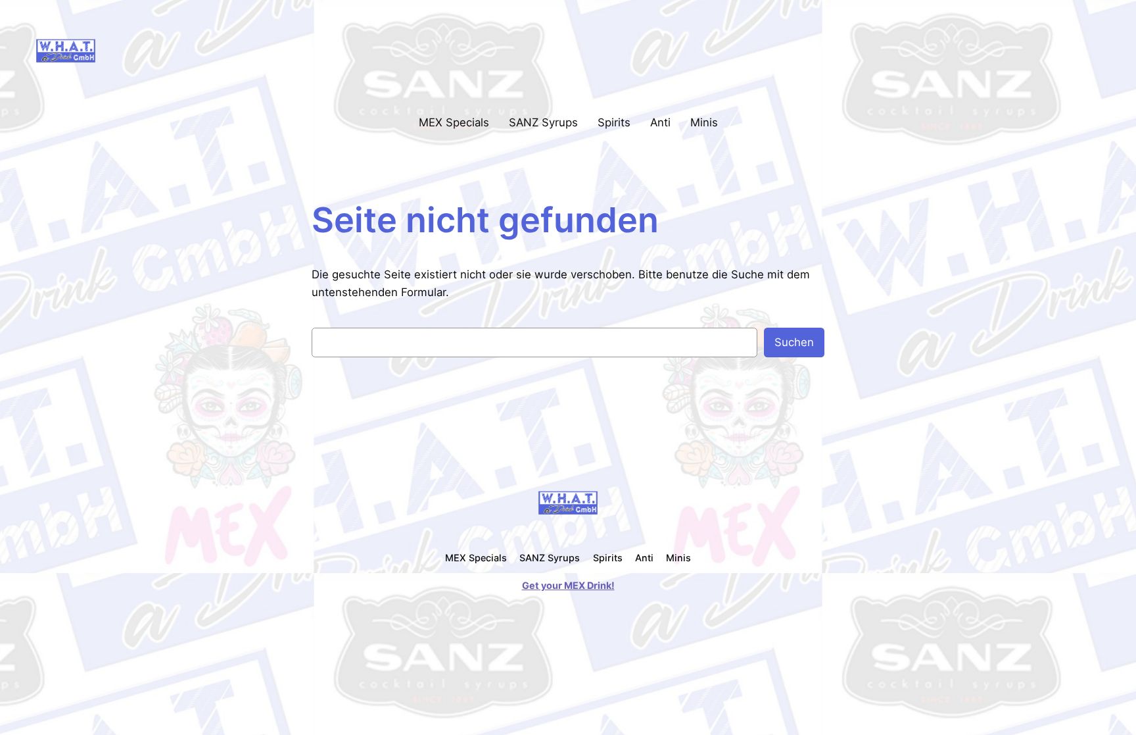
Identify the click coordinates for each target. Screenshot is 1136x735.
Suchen (794, 342)
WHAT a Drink (154, 50)
